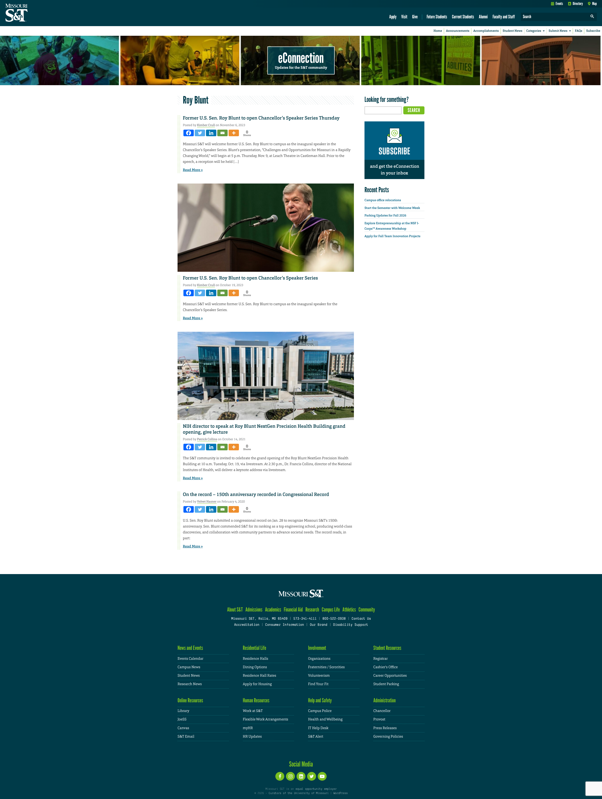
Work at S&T (253, 711)
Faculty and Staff (504, 17)
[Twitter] (200, 133)
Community (366, 609)
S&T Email (186, 736)
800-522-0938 (334, 619)
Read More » (193, 170)
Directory (578, 3)
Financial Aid (293, 609)
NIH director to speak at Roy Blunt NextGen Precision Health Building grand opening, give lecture (264, 429)
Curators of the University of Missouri (299, 793)
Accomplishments (486, 31)
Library (183, 711)
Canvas (183, 728)
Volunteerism (319, 675)
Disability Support (350, 625)
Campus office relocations (382, 200)
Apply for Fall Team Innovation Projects (392, 236)
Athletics (349, 609)
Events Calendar (190, 658)
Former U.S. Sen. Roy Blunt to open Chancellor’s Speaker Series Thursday (261, 118)
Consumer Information (284, 625)
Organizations (319, 658)
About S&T (235, 609)
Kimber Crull (206, 125)
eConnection (301, 57)
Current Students (463, 17)
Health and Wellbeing (325, 719)
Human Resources (256, 700)
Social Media (301, 764)
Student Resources (387, 647)
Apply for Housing (257, 684)
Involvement (317, 647)
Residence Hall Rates (259, 675)
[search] (592, 17)
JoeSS (182, 719)
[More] (234, 133)
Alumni (483, 17)
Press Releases (385, 728)
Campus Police (320, 711)
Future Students (437, 17)
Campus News (189, 667)
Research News (190, 684)
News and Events (190, 647)
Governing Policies (388, 736)
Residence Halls (255, 658)
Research (312, 609)
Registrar (380, 658)
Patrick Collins (207, 439)
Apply (392, 17)
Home (438, 31)
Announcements (457, 31)
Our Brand (318, 625)
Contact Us (361, 619)
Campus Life (331, 609)
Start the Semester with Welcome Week (392, 208)
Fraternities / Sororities (326, 667)
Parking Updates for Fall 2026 (385, 216)
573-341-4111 (305, 619)
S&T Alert (315, 736)
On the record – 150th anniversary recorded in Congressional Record (256, 494)
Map (594, 3)
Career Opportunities (390, 675)
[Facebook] (188, 133)
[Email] (222, 133)
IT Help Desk (318, 728)
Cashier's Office (385, 667)
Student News (512, 31)
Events (559, 3)
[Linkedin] (211, 133)
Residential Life (254, 647)
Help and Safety (320, 700)
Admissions (254, 609)
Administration (384, 700)
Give (415, 17)
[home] (31, 13)
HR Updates (252, 736)
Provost (379, 719)
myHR (248, 728)
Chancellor (382, 711)
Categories (533, 31)
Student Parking (386, 684)
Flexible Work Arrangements (265, 719)
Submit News (558, 31)
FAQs (578, 31)
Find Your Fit (318, 684)
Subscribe (593, 31)
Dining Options (255, 667)
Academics (273, 609)
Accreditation (246, 625)
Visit (404, 17)
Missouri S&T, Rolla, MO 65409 (259, 619)
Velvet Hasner (207, 501)
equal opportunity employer (316, 789)
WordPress (340, 793)
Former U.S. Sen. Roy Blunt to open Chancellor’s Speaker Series (250, 278)
